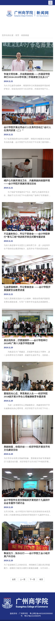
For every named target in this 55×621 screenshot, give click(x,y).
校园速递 (25, 35)
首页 (17, 35)
